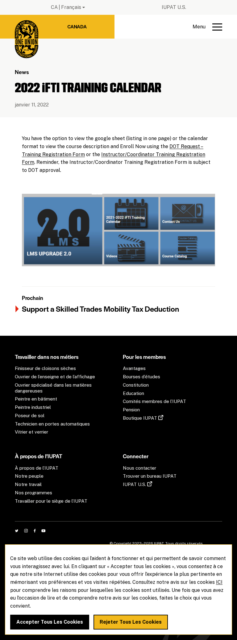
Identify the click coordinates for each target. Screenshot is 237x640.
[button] (207, 27)
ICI (219, 582)
